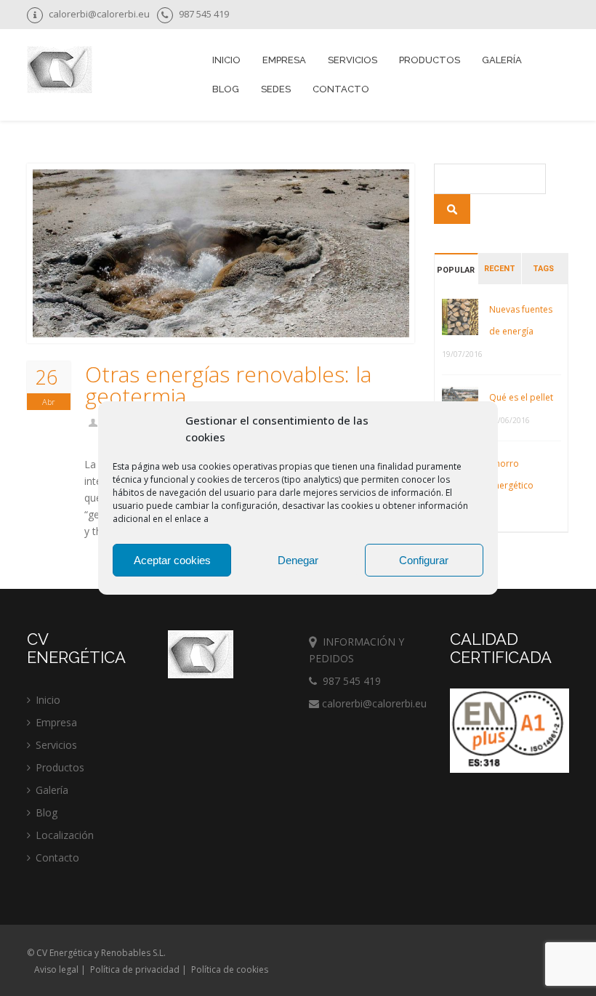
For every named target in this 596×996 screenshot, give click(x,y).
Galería (502, 60)
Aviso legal (56, 969)
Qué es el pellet (521, 397)
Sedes (276, 89)
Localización (65, 835)
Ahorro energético (511, 474)
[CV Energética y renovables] (59, 71)
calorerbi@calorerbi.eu (373, 703)
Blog (225, 89)
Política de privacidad (135, 969)
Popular (456, 270)
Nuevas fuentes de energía (520, 320)
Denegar (298, 560)
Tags (543, 268)
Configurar (423, 560)
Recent (499, 268)
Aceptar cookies (172, 560)
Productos (60, 767)
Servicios (56, 745)
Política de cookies (229, 969)
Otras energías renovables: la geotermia (228, 385)
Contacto (341, 89)
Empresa (284, 60)
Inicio (226, 60)
